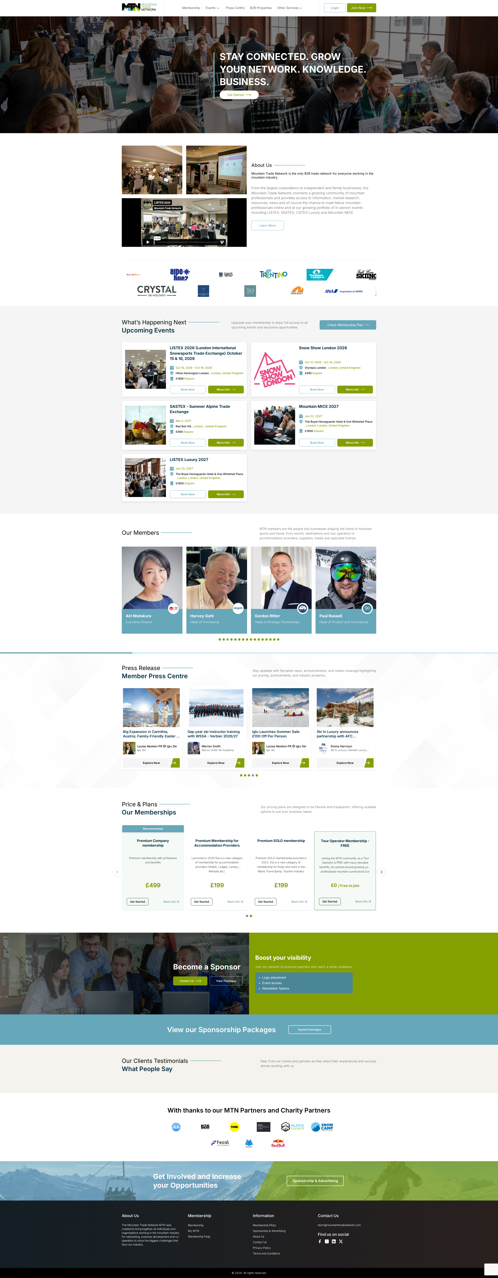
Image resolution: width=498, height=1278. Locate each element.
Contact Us (187, 980)
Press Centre (235, 8)
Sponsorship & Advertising (315, 1181)
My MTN (193, 1230)
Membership (191, 8)
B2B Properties (261, 8)
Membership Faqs (199, 1236)
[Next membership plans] (381, 872)
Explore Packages (309, 1029)
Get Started (235, 95)
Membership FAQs (264, 1225)
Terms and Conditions (266, 1253)
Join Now (358, 8)
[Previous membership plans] (117, 872)
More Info (223, 389)
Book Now (188, 389)
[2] (251, 916)
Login (335, 8)
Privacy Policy (262, 1247)
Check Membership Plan (345, 325)
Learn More (267, 225)
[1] (247, 916)
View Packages (226, 980)
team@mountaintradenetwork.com (339, 1225)
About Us (258, 1236)
